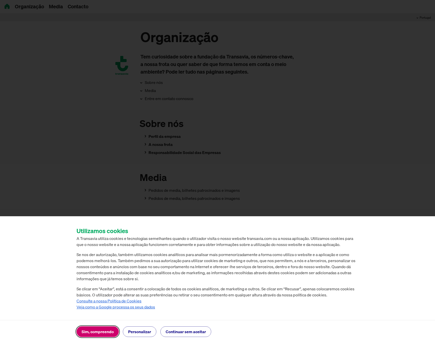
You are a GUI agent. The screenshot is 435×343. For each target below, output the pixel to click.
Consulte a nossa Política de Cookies (109, 301)
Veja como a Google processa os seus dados (116, 307)
